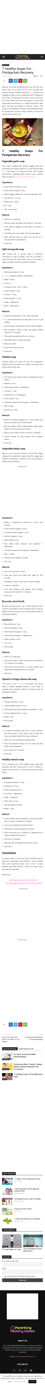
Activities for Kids (28, 1246)
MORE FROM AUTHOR (26, 1049)
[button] (3, 57)
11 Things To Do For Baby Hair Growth (27, 1179)
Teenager (5, 1246)
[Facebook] (11, 81)
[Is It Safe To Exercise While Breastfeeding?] (7, 1056)
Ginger (6, 276)
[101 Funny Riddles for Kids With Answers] (33, 1240)
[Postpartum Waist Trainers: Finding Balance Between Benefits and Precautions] (7, 1066)
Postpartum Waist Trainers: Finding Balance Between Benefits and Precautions (28, 1066)
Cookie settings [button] (20, 1382)
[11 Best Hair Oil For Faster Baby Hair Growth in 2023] (7, 1191)
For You (4, 1079)
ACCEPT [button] (32, 1381)
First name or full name (10, 1261)
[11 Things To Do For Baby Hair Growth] (7, 1181)
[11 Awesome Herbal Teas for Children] (7, 1221)
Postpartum (11, 62)
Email (4, 1269)
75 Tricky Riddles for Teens (11, 1249)
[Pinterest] (20, 81)
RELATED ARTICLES (9, 1049)
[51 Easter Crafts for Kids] (7, 1211)
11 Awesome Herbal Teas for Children (27, 1219)
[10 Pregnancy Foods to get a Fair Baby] (7, 1201)
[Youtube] (31, 1370)
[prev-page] (3, 1084)
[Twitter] (16, 81)
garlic (4, 171)
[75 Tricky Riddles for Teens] (12, 1241)
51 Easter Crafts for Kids (23, 1209)
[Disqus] (22, 1115)
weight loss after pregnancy (25, 177)
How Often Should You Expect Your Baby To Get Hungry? (10, 1039)
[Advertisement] (22, 3)
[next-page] (6, 1084)
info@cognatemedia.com (26, 1356)
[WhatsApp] (25, 81)
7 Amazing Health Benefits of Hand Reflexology (33, 1038)
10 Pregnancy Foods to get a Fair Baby (27, 1199)
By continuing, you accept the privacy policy (19, 1276)
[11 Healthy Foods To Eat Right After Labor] (7, 1076)
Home (4, 62)
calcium (21, 684)
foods (31, 92)
